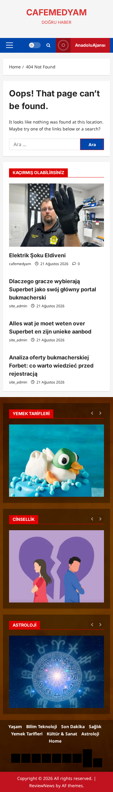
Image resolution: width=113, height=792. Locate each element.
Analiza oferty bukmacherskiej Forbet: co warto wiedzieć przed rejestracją (51, 365)
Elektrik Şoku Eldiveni (37, 255)
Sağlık (95, 726)
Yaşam (15, 726)
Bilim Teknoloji (41, 726)
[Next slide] (100, 413)
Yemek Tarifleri (26, 734)
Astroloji (90, 734)
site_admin (18, 305)
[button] (9, 45)
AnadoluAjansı (90, 45)
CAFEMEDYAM (56, 12)
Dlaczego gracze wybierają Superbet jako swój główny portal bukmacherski (52, 289)
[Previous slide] (92, 413)
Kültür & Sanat (62, 734)
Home (55, 741)
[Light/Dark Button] (35, 45)
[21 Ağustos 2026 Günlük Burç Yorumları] (56, 700)
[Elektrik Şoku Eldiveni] (56, 215)
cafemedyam (20, 263)
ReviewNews (42, 785)
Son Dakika (73, 726)
